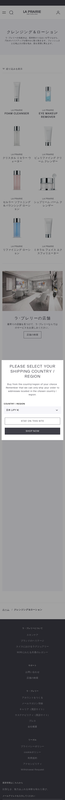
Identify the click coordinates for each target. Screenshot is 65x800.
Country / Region (14, 404)
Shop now (32, 431)
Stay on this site (32, 421)
